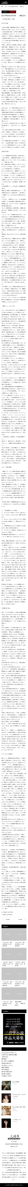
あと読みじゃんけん (7, 1065)
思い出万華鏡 (15, 1082)
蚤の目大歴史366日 (7, 1071)
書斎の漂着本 (5, 1067)
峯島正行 (5, 914)
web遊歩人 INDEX (7, 1076)
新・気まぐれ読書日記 (8, 1061)
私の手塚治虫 (5, 1069)
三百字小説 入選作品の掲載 (9, 1054)
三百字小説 (5, 1057)
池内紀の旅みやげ (7, 1063)
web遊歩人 (5, 12)
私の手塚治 (10, 912)
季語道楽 (4, 1059)
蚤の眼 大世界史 (6, 1074)
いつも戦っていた (16, 1119)
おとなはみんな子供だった (9, 1052)
